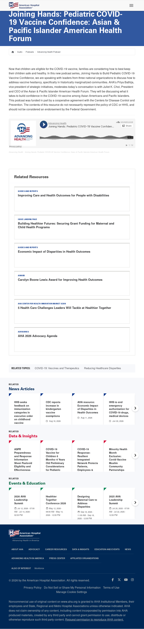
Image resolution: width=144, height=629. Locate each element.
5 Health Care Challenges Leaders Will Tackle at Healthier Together (64, 308)
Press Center (57, 558)
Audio (19, 51)
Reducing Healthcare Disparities (102, 368)
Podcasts (30, 51)
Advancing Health (16, 152)
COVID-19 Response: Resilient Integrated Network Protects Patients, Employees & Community (87, 461)
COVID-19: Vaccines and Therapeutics (57, 368)
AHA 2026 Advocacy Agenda (37, 336)
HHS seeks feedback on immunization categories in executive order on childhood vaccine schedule (23, 414)
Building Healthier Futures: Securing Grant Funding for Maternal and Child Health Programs (66, 225)
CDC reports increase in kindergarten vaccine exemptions (53, 408)
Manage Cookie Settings (71, 592)
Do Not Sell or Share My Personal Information (72, 587)
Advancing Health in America (27, 558)
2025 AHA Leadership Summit (116, 500)
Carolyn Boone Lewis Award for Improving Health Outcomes (60, 279)
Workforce (39, 568)
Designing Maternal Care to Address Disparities (87, 501)
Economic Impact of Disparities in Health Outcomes (54, 251)
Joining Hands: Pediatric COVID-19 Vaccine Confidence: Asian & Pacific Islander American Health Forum (67, 152)
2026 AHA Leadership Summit (21, 500)
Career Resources (56, 549)
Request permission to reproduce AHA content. (94, 619)
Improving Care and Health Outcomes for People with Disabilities (63, 195)
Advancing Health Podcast (48, 51)
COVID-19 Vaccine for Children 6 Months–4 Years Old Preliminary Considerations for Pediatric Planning (55, 461)
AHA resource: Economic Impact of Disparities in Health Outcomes (87, 407)
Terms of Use (111, 587)
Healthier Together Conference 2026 (56, 500)
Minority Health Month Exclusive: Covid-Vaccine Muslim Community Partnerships (118, 459)
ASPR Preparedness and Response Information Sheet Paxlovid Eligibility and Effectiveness (23, 459)
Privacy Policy (32, 587)
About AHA (17, 549)
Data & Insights (80, 549)
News (128, 549)
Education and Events (107, 549)
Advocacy (34, 549)
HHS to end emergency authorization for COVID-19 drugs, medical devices (119, 408)
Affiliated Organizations (84, 558)
